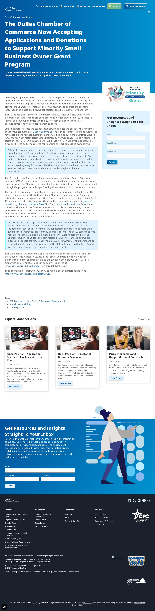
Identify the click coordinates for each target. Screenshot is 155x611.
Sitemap (36, 572)
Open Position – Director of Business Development (74, 355)
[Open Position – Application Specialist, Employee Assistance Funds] (26, 337)
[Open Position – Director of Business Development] (77, 337)
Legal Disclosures (24, 572)
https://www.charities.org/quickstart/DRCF (27, 273)
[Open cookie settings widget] (4, 607)
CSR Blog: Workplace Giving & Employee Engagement (37, 301)
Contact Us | (47, 572)
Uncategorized (17, 307)
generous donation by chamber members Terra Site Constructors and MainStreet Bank (49, 203)
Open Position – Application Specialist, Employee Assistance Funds (26, 357)
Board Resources (59, 572)
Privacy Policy (10, 572)
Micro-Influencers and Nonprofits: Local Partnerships (127, 355)
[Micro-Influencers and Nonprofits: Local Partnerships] (128, 337)
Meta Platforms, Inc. (43, 131)
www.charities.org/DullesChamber (22, 265)
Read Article (15, 386)
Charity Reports (74, 572)
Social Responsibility (20, 304)
